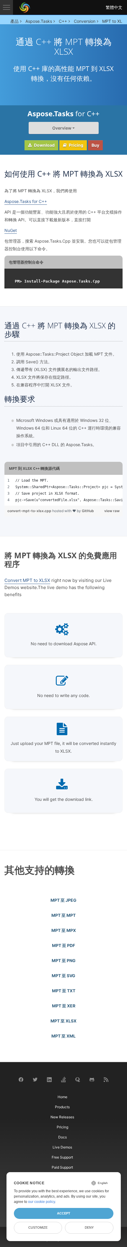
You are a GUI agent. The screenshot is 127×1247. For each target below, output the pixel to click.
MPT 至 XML (63, 1035)
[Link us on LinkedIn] (49, 1079)
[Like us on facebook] (21, 1079)
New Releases (62, 1117)
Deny (89, 1227)
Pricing (75, 145)
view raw (112, 511)
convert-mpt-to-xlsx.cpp (29, 511)
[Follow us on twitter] (35, 1079)
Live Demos (62, 1147)
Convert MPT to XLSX (27, 580)
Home (62, 1097)
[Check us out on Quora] (78, 1079)
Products (62, 1107)
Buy (95, 145)
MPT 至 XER (63, 1005)
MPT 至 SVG (63, 975)
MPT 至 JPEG (63, 900)
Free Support (62, 1157)
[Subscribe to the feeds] (106, 1079)
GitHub (88, 511)
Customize (38, 1227)
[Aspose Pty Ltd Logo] (25, 7)
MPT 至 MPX (63, 930)
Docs (62, 1137)
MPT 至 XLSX (63, 1020)
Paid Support (62, 1167)
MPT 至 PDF (63, 945)
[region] (63, 490)
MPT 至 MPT (63, 915)
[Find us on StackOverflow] (63, 1079)
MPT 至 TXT (63, 990)
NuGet (10, 230)
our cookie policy (41, 1202)
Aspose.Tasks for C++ (25, 201)
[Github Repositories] (92, 1079)
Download (44, 145)
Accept (63, 1213)
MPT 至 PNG (64, 960)
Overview (61, 127)
